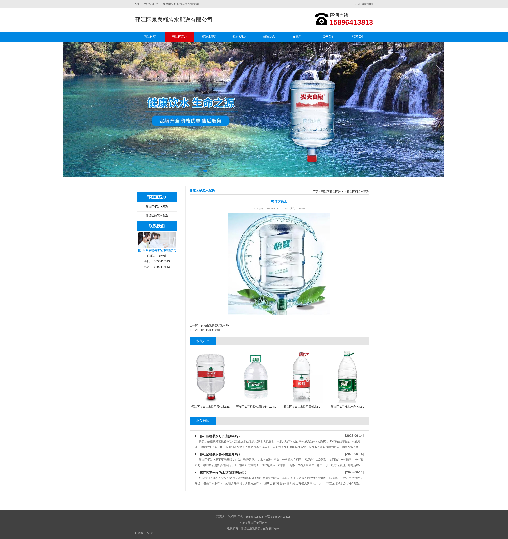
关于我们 (328, 36)
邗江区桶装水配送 (157, 206)
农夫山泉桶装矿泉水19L (215, 325)
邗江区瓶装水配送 (157, 215)
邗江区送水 (179, 36)
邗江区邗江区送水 (332, 191)
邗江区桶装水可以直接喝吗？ (220, 436)
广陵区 (139, 533)
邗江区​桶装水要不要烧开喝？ (220, 454)
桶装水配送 (209, 36)
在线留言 (299, 36)
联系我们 (358, 36)
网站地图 (367, 4)
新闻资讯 (269, 36)
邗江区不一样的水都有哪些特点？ (223, 472)
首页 (315, 191)
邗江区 (149, 533)
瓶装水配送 (239, 36)
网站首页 (150, 36)
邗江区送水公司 (210, 329)
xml (357, 4)
